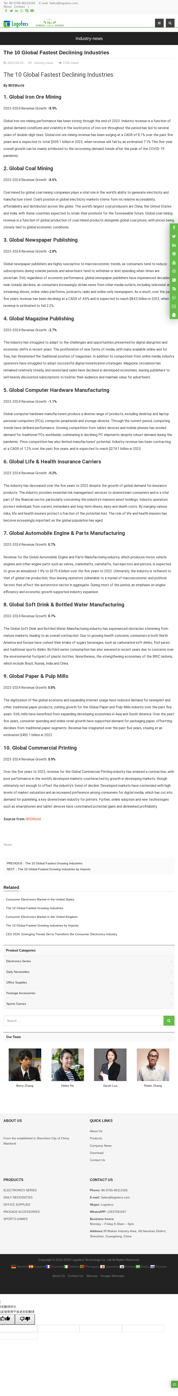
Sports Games (16, 1003)
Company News (101, 1145)
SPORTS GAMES (15, 1219)
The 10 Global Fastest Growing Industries (53, 863)
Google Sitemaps (112, 1276)
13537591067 (116, 1211)
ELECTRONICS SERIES (20, 1190)
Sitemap (91, 1276)
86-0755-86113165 (22, 3)
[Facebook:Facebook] (174, 227)
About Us (96, 1131)
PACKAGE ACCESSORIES (21, 1211)
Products (96, 1138)
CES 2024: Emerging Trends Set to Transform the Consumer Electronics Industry (61, 934)
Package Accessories (20, 993)
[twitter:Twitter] (174, 236)
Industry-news (89, 38)
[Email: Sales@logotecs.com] (174, 306)
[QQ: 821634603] (174, 315)
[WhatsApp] (21, 10)
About (7, 6)
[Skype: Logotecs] (174, 288)
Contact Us (97, 1160)
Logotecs (107, 1204)
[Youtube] (32, 10)
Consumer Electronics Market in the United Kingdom (42, 916)
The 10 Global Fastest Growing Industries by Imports (54, 869)
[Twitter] (11, 10)
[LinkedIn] (16, 10)
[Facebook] (6, 10)
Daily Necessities (18, 971)
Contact (19, 6)
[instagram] (174, 262)
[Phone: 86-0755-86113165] (174, 280)
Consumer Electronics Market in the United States (40, 899)
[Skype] (27, 10)
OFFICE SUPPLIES (16, 1204)
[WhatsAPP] (174, 297)
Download (97, 1153)
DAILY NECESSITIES (18, 1197)
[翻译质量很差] (25, 1319)
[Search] (169, 1021)
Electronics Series (18, 961)
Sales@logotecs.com (63, 3)
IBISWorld (16, 85)
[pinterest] (174, 254)
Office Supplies (16, 982)
